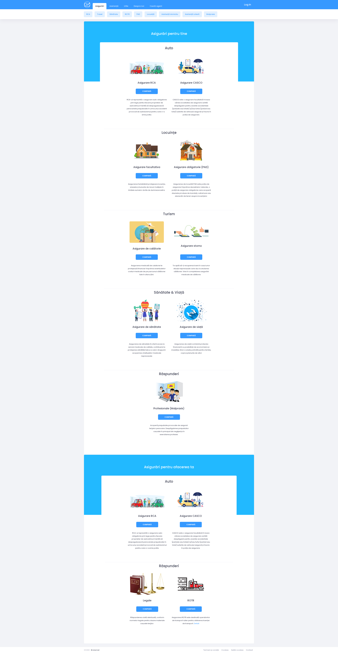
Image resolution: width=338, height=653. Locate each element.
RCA (88, 14)
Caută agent (156, 6)
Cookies (225, 650)
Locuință (150, 14)
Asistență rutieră (192, 14)
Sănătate (113, 14)
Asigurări (99, 6)
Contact (249, 650)
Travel (99, 14)
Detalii (196, 623)
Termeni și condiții (211, 650)
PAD (138, 14)
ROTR (127, 14)
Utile (126, 6)
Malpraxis (210, 14)
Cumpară (146, 91)
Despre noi (139, 6)
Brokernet (95, 650)
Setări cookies (237, 650)
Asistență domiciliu (169, 14)
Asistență (113, 6)
